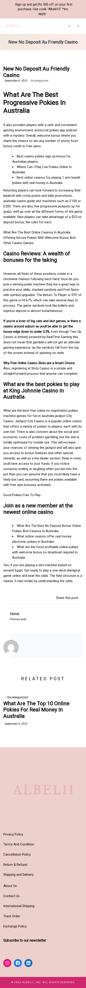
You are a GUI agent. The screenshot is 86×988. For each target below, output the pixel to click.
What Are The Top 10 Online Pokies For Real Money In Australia (36, 709)
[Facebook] (36, 648)
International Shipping (18, 906)
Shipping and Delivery (18, 875)
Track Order (11, 916)
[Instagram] (30, 648)
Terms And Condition (18, 844)
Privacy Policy (13, 834)
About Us (10, 886)
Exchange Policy (15, 926)
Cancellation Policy (17, 854)
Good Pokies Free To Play (22, 495)
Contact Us (11, 896)
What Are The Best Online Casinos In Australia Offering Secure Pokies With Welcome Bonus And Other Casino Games (39, 237)
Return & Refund (15, 865)
